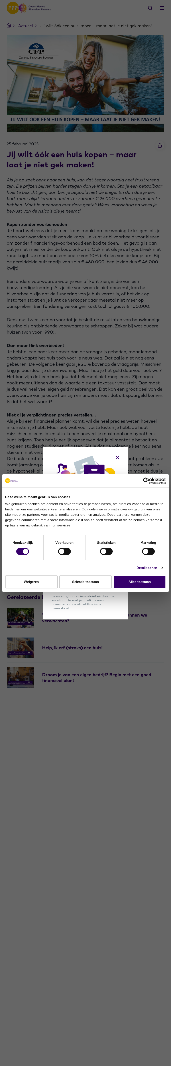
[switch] (64, 551)
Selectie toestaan (85, 582)
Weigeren (31, 582)
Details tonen (146, 568)
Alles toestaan (139, 582)
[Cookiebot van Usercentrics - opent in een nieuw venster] (146, 480)
